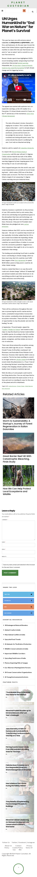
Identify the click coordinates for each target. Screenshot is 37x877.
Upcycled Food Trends (13, 639)
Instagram (7, 613)
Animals (8, 744)
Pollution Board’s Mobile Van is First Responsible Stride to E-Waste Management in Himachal (18, 767)
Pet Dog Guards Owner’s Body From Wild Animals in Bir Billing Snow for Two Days (17, 749)
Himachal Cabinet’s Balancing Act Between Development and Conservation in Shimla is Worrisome (17, 823)
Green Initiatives (11, 689)
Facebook (7, 600)
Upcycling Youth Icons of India (15, 658)
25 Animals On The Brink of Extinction (18, 644)
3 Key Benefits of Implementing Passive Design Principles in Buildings (17, 804)
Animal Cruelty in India (12, 630)
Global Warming (29, 386)
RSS (5, 607)
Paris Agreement (20, 260)
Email (4, 549)
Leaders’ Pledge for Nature (11, 329)
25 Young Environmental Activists (16, 677)
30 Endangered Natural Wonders (16, 625)
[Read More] (7, 697)
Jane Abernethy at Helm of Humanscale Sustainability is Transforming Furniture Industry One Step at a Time (18, 732)
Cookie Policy (17, 848)
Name (4, 542)
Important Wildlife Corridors (15, 653)
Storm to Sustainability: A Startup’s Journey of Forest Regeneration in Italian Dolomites (17, 425)
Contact (18, 846)
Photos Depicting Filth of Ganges (16, 663)
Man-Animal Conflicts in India (15, 635)
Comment (5, 519)
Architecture (10, 799)
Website (4, 556)
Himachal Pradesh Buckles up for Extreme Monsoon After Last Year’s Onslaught (18, 713)
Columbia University (27, 148)
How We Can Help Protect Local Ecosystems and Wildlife (17, 491)
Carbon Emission (12, 386)
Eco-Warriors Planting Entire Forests (18, 667)
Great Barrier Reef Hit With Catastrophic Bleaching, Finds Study (17, 459)
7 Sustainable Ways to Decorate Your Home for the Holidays (18, 693)
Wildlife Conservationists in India (16, 649)
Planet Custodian (18, 4)
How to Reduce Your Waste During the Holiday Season (16, 784)
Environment (9, 708)
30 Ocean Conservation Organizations (18, 672)
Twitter (7, 594)
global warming (23, 63)
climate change (21, 359)
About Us (8, 846)
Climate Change (20, 386)
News (7, 762)
